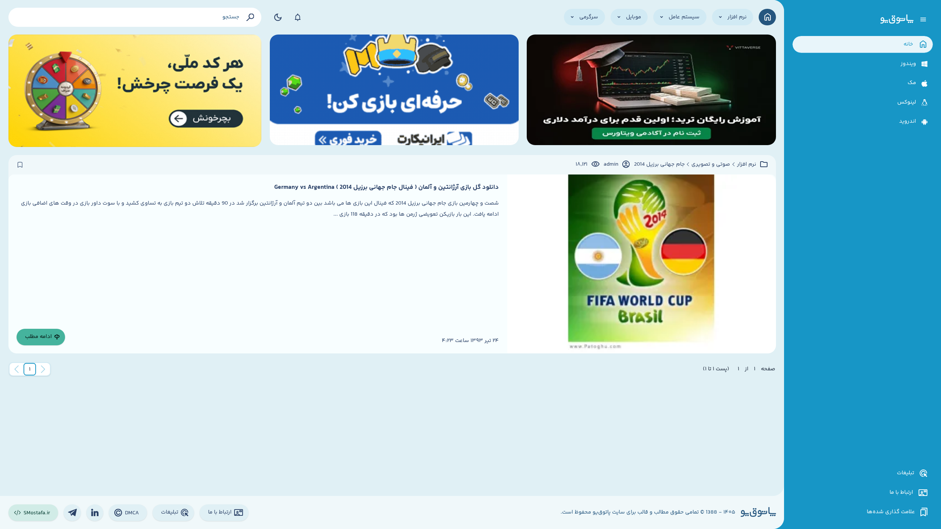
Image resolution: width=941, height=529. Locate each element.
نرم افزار (746, 165)
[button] (30, 369)
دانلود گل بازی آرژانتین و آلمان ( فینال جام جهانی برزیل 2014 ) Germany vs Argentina (386, 187)
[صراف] (135, 91)
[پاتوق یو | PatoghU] (896, 19)
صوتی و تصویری (710, 165)
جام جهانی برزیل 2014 (659, 165)
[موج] (651, 91)
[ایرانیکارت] (394, 91)
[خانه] (767, 17)
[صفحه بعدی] (17, 369)
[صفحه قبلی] (43, 369)
